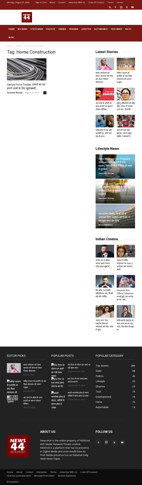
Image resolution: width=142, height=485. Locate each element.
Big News (22, 29)
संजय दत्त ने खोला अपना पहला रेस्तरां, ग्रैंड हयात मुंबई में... (103, 263)
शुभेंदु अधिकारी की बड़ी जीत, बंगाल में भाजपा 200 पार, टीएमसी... (126, 106)
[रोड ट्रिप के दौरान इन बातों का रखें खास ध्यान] (58, 370)
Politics (50, 29)
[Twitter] (126, 7)
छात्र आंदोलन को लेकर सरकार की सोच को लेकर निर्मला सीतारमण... (32, 367)
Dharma (73, 29)
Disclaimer (42, 472)
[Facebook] (115, 7)
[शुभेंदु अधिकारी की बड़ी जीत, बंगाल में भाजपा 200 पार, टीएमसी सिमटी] (126, 94)
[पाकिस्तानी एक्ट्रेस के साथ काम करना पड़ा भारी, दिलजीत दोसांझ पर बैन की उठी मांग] (126, 311)
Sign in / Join (41, 2)
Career (120, 2)
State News (36, 29)
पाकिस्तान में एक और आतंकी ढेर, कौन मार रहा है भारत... (104, 133)
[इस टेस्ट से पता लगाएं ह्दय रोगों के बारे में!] (58, 382)
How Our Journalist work (19, 475)
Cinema (62, 29)
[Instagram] (121, 7)
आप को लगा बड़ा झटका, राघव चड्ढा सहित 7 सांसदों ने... (124, 133)
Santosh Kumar (15, 92)
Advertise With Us (77, 2)
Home (11, 29)
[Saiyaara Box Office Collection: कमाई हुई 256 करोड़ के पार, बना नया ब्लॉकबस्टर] (126, 281)
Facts (128, 29)
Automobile (101, 29)
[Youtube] (132, 7)
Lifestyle (86, 29)
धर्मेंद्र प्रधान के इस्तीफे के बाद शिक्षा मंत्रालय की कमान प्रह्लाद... (34, 384)
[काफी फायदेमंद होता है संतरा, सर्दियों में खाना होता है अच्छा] (58, 400)
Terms (111, 2)
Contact (61, 2)
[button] (110, 7)
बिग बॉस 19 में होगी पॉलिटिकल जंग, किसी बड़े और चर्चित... (104, 293)
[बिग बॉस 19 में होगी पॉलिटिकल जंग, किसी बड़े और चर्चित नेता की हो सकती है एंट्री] (105, 281)
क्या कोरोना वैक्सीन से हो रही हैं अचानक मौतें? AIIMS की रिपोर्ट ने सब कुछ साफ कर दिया (114, 217)
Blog (11, 37)
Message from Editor (44, 475)
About (52, 2)
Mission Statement (67, 475)
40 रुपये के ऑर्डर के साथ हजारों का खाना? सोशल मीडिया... (104, 106)
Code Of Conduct (96, 2)
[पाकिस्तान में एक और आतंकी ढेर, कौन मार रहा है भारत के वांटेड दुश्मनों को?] (105, 121)
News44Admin (106, 224)
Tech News (116, 29)
